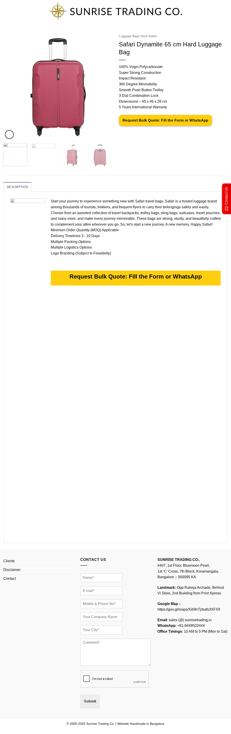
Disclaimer (12, 570)
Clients (9, 561)
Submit (90, 701)
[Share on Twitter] (131, 133)
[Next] (104, 86)
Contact (9, 578)
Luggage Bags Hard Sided (138, 36)
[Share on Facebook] (123, 133)
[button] (9, 134)
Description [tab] (17, 187)
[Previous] (11, 86)
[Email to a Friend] (139, 133)
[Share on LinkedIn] (155, 133)
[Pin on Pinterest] (147, 133)
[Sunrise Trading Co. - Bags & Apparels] (115, 11)
